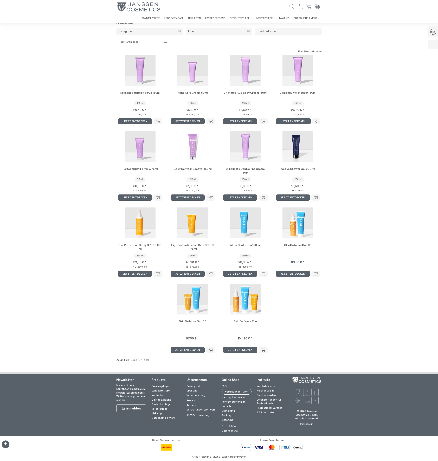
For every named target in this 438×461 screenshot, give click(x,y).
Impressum (306, 424)
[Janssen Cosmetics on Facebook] (307, 392)
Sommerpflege (160, 386)
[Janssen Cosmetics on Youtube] (315, 400)
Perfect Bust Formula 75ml (140, 168)
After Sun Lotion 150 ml (245, 245)
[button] (291, 7)
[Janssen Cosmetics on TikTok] (315, 392)
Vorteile (226, 406)
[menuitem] (150, 18)
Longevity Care (160, 390)
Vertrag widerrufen (236, 391)
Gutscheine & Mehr (163, 417)
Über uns (191, 390)
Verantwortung (195, 395)
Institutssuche (266, 386)
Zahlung (226, 415)
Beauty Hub (193, 386)
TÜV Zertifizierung (197, 415)
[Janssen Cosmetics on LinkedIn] (307, 400)
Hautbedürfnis (266, 31)
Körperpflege (159, 408)
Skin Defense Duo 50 (192, 321)
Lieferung (227, 419)
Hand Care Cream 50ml (193, 92)
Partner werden (266, 395)
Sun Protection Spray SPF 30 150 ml (140, 246)
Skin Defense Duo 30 (298, 245)
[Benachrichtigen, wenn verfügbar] (316, 121)
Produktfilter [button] (125, 23)
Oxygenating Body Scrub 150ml (140, 92)
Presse (190, 400)
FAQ (224, 386)
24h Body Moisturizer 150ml (298, 92)
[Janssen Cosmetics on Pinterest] (298, 400)
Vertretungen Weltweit (200, 409)
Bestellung (228, 410)
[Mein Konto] (300, 7)
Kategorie (125, 31)
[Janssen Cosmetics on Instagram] (298, 392)
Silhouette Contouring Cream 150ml (245, 170)
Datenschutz (230, 430)
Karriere (191, 405)
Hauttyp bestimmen (234, 397)
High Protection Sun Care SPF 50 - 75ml (192, 246)
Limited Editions (161, 399)
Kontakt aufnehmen (234, 401)
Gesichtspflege (161, 404)
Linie (191, 31)
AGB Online (229, 426)
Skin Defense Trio (245, 321)
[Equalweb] (5, 447)
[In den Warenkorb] (157, 121)
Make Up (156, 413)
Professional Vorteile (269, 407)
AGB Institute (265, 412)
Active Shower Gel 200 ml (298, 168)
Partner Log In (265, 390)
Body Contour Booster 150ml (193, 168)
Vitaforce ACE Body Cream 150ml (245, 92)
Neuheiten (157, 395)
